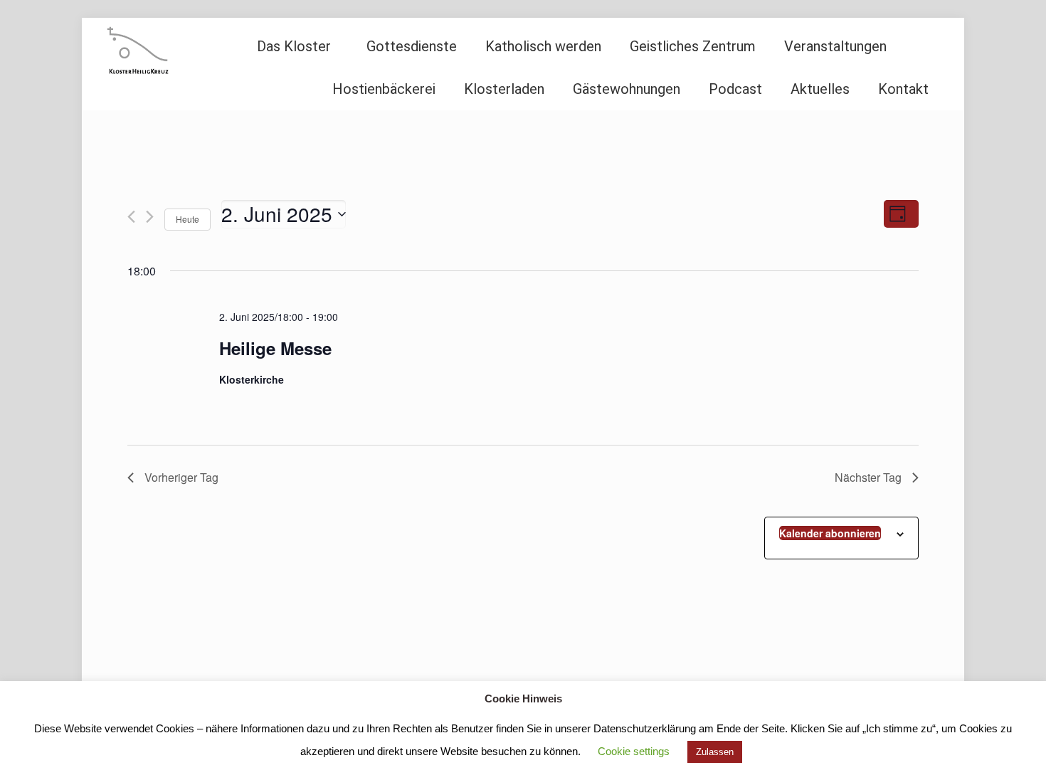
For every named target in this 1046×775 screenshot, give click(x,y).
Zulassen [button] (715, 752)
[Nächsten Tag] (150, 216)
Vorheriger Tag (181, 477)
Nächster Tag (868, 477)
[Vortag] (131, 216)
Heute (187, 219)
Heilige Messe (275, 348)
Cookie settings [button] (634, 751)
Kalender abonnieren (830, 533)
